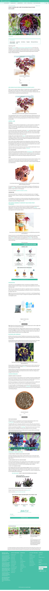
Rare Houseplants (13, 565)
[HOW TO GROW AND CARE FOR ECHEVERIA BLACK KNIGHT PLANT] (24, 486)
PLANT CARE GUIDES (36, 3)
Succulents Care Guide (31, 562)
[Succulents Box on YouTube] (40, 571)
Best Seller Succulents (13, 554)
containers (30, 237)
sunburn (13, 187)
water (28, 130)
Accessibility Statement (22, 561)
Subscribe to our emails (24, 517)
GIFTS (25, 3)
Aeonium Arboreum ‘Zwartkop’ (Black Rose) (25, 47)
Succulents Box (23, 587)
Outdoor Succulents (31, 561)
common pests (10, 422)
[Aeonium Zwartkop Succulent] (24, 231)
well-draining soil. (30, 151)
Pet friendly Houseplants (13, 568)
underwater (28, 148)
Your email (11, 514)
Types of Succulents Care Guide (20, 491)
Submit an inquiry (40, 554)
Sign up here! (28, 490)
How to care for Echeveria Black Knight (28, 473)
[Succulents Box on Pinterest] (41, 571)
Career (21, 557)
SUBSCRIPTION (20, 3)
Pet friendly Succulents (13, 561)
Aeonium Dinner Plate (32, 500)
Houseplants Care (31, 558)
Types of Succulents (31, 565)
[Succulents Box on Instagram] (43, 571)
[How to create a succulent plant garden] (13, 530)
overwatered (28, 386)
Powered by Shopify (27, 587)
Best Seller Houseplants (13, 562)
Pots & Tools (30, 3)
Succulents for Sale (13, 569)
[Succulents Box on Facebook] (39, 571)
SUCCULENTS (6, 3)
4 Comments (10, 36)
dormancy (24, 366)
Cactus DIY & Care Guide (32, 557)
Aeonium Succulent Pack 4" (24, 500)
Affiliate (21, 569)
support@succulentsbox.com (42, 557)
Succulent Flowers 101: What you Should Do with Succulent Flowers (35, 535)
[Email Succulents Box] (44, 571)
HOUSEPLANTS (13, 3)
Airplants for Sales (13, 572)
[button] (24, 463)
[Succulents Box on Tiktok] (45, 571)
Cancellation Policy (22, 565)
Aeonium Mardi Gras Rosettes (16, 500)
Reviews (21, 558)
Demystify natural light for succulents (21, 190)
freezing (35, 207)
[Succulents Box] (6, 1)
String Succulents (13, 557)
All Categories (30, 554)
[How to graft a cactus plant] (24, 530)
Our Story (21, 554)
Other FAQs (21, 568)
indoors (24, 135)
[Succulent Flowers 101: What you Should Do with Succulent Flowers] (35, 530)
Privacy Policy (21, 562)
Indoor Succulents (13, 558)
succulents (14, 47)
